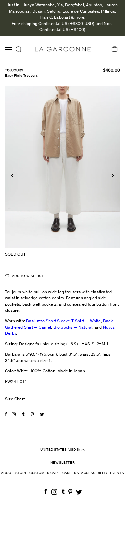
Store (21, 473)
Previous (13, 175)
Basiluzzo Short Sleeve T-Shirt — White (63, 321)
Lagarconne (63, 49)
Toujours (14, 70)
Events (117, 473)
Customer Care (44, 473)
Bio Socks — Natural (73, 328)
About (7, 473)
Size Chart (15, 399)
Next (112, 175)
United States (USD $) (60, 449)
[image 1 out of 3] (62, 166)
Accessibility (94, 473)
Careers (70, 473)
